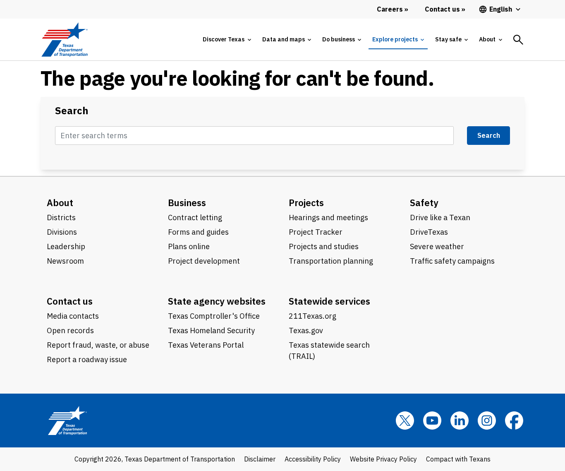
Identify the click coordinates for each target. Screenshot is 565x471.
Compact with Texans (458, 459)
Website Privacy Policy (383, 459)
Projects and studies (324, 246)
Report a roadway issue (87, 359)
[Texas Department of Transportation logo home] (64, 39)
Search (72, 110)
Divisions (62, 232)
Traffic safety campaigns (452, 261)
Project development (204, 261)
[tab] (226, 39)
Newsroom (65, 261)
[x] (405, 420)
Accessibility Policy (313, 459)
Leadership (66, 246)
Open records (70, 330)
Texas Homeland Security (211, 330)
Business (187, 203)
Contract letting (195, 217)
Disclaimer (259, 459)
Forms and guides (198, 232)
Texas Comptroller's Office (214, 316)
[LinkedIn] (459, 420)
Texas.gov (306, 330)
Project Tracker (315, 232)
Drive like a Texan (440, 217)
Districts (61, 217)
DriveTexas (429, 232)
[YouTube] (432, 420)
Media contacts (73, 316)
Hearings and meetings (328, 217)
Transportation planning (331, 261)
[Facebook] (514, 420)
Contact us (70, 301)
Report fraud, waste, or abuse (98, 345)
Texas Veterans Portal (206, 345)
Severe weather (437, 246)
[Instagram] (487, 420)
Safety (424, 203)
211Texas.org (312, 316)
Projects (306, 203)
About (60, 203)
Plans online (189, 246)
